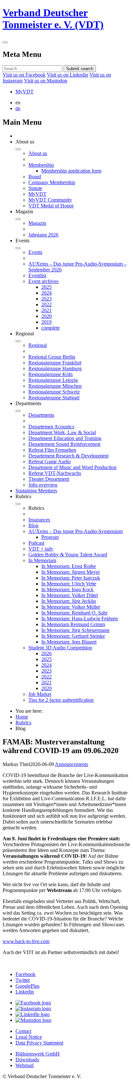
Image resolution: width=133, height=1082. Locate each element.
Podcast (36, 543)
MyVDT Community (50, 200)
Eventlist (37, 275)
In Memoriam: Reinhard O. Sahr (74, 612)
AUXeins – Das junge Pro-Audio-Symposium (75, 531)
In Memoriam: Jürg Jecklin (68, 601)
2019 (46, 322)
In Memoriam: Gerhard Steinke (73, 636)
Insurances (39, 519)
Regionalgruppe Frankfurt (54, 362)
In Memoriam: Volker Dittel (69, 595)
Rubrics (23, 722)
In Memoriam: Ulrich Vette (68, 583)
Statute (35, 188)
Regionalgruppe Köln (50, 374)
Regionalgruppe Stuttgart (53, 397)
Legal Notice (28, 1037)
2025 (46, 287)
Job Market (39, 694)
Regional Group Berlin (51, 357)
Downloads (27, 1059)
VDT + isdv (40, 549)
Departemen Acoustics (51, 426)
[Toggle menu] (5, 42)
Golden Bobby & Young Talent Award (67, 554)
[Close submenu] (18, 149)
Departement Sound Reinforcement (64, 444)
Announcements (71, 764)
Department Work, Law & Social (62, 432)
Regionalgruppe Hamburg (55, 368)
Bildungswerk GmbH (37, 1053)
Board (34, 176)
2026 (46, 653)
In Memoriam (42, 560)
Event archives (43, 281)
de (17, 108)
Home (21, 717)
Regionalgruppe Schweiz (54, 391)
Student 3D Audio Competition (60, 647)
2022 (46, 304)
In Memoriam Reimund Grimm (73, 624)
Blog (33, 525)
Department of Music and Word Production (72, 467)
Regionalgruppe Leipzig (53, 380)
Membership (41, 165)
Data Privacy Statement (39, 1042)
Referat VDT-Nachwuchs (54, 473)
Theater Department (48, 479)
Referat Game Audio (49, 461)
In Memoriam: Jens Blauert (69, 642)
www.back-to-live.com (26, 941)
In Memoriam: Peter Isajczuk (70, 578)
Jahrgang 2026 (43, 234)
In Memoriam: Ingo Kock (67, 589)
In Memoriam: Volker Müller (70, 607)
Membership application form (71, 170)
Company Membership (51, 182)
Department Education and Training (64, 438)
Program (50, 537)
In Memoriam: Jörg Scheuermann (75, 630)
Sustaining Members (36, 490)
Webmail (24, 1065)
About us (37, 153)
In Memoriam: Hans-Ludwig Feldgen (79, 618)
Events (35, 252)
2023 (46, 298)
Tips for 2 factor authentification (61, 700)
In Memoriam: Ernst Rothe (68, 566)
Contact (23, 1031)
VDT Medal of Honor (51, 205)
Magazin (37, 223)
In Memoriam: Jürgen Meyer (70, 572)
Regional (37, 345)
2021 (46, 310)
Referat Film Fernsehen (52, 450)
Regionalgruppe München (55, 386)
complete (50, 328)
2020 (46, 316)
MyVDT (24, 91)
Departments (41, 415)
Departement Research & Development (68, 455)
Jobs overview (43, 485)
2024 (46, 293)
